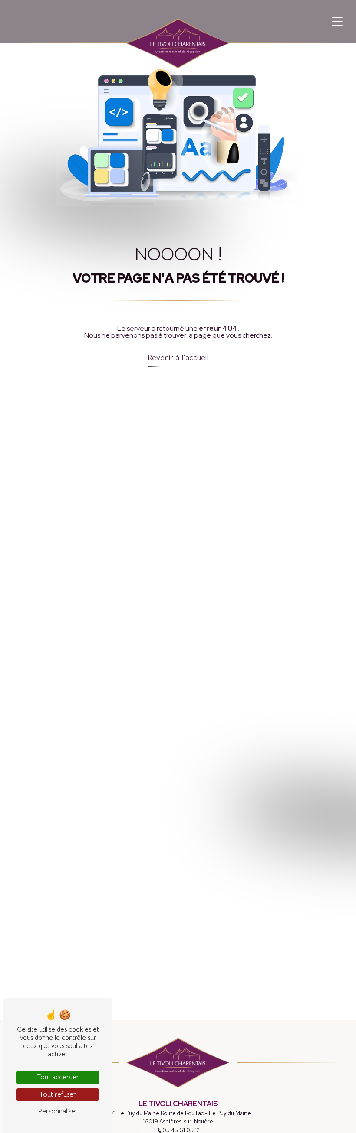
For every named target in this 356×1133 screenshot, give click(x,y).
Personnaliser (58, 1111)
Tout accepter (58, 1077)
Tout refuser (58, 1094)
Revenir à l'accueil (178, 357)
